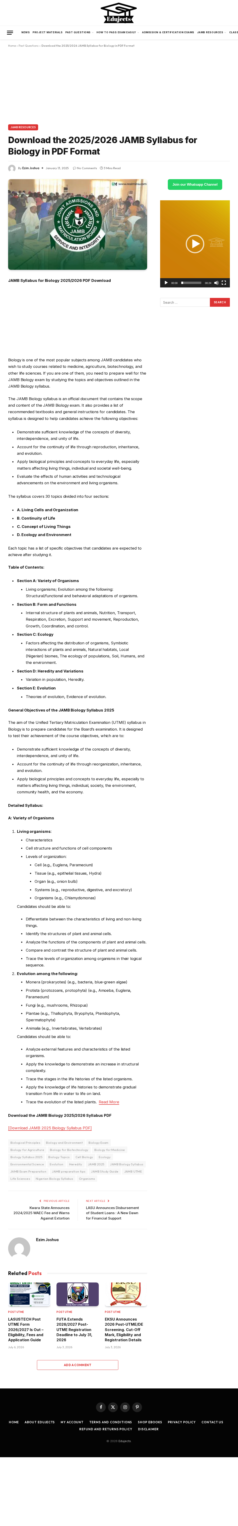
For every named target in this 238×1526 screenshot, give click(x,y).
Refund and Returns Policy (105, 1429)
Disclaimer (148, 1429)
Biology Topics (58, 1157)
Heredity (75, 1164)
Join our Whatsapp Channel (195, 184)
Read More (109, 1102)
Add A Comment (77, 1365)
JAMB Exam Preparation (28, 1171)
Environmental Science (27, 1164)
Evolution (56, 1164)
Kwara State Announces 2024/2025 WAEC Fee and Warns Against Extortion (41, 1213)
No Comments (87, 168)
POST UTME (16, 1312)
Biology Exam (99, 1142)
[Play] (166, 282)
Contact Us (212, 1422)
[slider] (191, 283)
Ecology (105, 1157)
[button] (195, 244)
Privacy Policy (182, 1422)
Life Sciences (20, 1178)
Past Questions (78, 32)
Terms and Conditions (110, 1422)
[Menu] (10, 32)
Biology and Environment (64, 1142)
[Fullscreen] (223, 282)
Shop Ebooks (150, 1422)
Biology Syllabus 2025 (26, 1157)
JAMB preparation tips (68, 1171)
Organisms (87, 1178)
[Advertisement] (119, 89)
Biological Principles (25, 1142)
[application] (195, 243)
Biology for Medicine (109, 1150)
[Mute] (216, 282)
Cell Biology (84, 1157)
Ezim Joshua (30, 168)
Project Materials (48, 32)
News (25, 32)
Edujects (125, 1441)
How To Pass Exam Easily (116, 32)
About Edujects (40, 1422)
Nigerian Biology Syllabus (54, 1178)
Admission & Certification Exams (168, 32)
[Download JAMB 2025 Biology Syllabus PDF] (50, 1128)
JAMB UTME (133, 1171)
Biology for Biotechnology (69, 1150)
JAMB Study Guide (104, 1171)
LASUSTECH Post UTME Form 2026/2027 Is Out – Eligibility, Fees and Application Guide (25, 1329)
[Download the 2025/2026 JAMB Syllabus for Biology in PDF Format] (77, 224)
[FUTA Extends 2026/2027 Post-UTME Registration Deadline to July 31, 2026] (77, 1294)
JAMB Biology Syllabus (126, 1164)
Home (12, 45)
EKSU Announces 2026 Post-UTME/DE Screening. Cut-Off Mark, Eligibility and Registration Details (124, 1329)
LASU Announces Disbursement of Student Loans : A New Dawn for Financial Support (112, 1213)
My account (72, 1422)
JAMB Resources (210, 32)
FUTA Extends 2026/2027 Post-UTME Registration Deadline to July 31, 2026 (74, 1329)
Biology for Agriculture (27, 1150)
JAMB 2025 (96, 1164)
